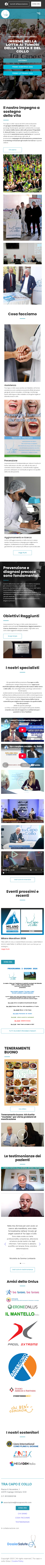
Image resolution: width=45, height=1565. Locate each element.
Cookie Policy (17, 1561)
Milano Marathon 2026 (13, 938)
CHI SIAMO (22, 1513)
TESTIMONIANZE (23, 1522)
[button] (22, 781)
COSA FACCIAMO (22, 1518)
